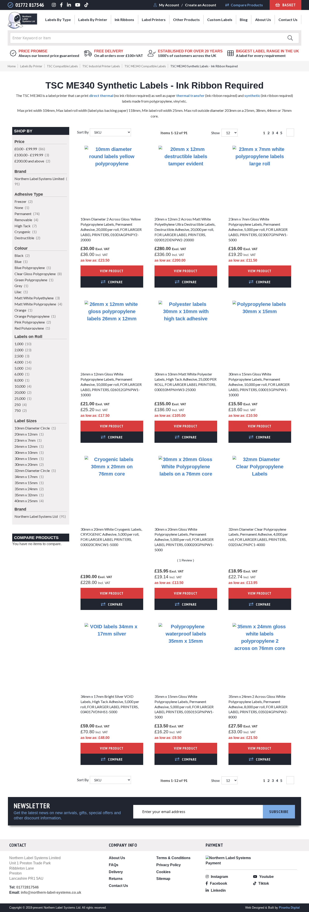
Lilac (21, 292)
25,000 (22, 398)
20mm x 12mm (29, 434)
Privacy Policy (168, 865)
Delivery (116, 872)
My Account (169, 5)
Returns (116, 879)
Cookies (163, 872)
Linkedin (218, 890)
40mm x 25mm (29, 501)
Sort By (83, 132)
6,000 (21, 374)
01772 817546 (29, 5)
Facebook (218, 883)
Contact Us (118, 886)
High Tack (25, 226)
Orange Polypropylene (35, 316)
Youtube (266, 877)
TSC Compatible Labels (62, 66)
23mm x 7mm (28, 440)
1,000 (22, 344)
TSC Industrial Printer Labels (101, 66)
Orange (23, 310)
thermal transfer (190, 95)
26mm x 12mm (29, 446)
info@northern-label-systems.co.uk (51, 892)
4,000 (22, 362)
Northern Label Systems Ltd (40, 516)
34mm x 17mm (29, 476)
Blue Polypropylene (32, 267)
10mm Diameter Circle (35, 428)
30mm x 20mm (29, 464)
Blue (21, 261)
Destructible (27, 238)
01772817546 (27, 887)
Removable (26, 220)
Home (12, 66)
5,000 (22, 368)
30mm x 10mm (29, 452)
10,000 (22, 386)
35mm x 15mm (29, 483)
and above (32, 161)
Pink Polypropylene (32, 322)
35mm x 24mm (29, 489)
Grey (21, 286)
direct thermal (101, 95)
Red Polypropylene (32, 328)
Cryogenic (25, 232)
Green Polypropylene (33, 280)
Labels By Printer (31, 66)
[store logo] (22, 21)
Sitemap (163, 879)
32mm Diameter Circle (35, 470)
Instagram (219, 877)
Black (22, 255)
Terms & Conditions (173, 858)
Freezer (23, 201)
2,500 (21, 356)
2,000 (22, 350)
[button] (112, 282)
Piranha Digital (289, 907)
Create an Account (200, 5)
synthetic (252, 95)
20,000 (22, 392)
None (21, 207)
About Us (117, 858)
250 (20, 404)
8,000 (21, 380)
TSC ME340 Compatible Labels (145, 66)
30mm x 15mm (29, 458)
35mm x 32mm (29, 495)
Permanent (27, 213)
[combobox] (154, 38)
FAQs (113, 865)
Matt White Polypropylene (38, 304)
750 (20, 410)
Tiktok (263, 883)
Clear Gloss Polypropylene (38, 274)
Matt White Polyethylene (37, 298)
